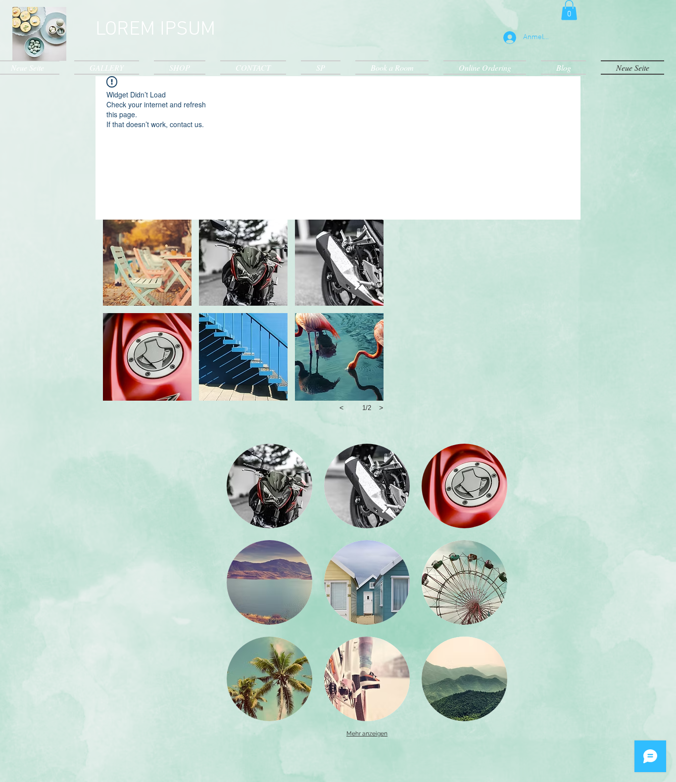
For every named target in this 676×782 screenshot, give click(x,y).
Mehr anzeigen (366, 733)
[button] (569, 10)
